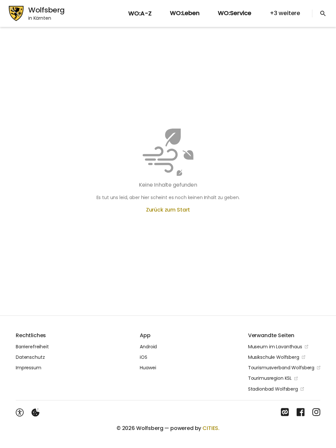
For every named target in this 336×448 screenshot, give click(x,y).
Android (148, 346)
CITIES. (211, 428)
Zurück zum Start (168, 210)
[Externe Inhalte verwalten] (35, 413)
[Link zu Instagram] (316, 412)
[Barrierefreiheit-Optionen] (20, 413)
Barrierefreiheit (32, 346)
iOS (143, 357)
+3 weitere (285, 13)
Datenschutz (30, 357)
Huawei (148, 367)
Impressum (28, 367)
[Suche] (323, 13)
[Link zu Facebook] (300, 412)
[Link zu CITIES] (285, 412)
